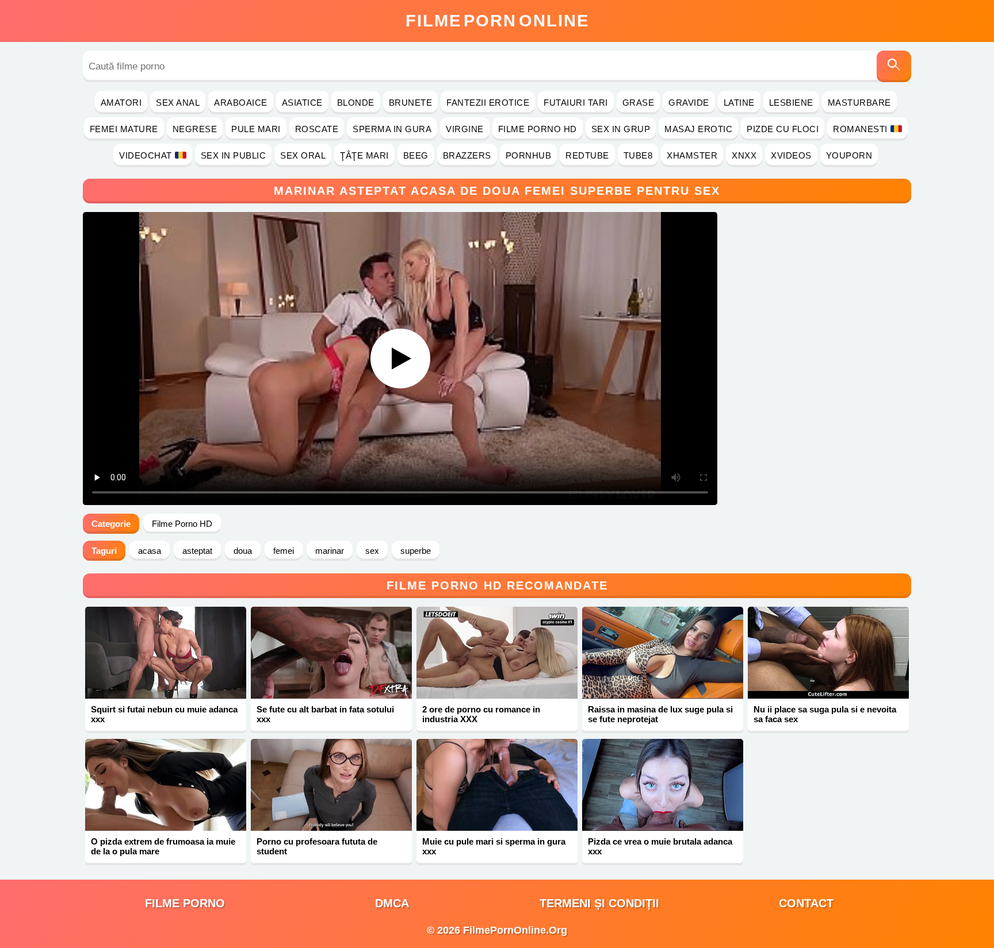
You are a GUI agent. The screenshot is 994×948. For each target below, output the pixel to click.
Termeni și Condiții (599, 903)
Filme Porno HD (537, 129)
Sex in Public (233, 155)
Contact (806, 903)
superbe (415, 551)
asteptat (197, 551)
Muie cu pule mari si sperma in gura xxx (493, 846)
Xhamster (692, 155)
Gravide (688, 102)
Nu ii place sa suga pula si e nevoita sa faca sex (825, 714)
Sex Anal (178, 102)
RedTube (587, 155)
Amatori (121, 102)
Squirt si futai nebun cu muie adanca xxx (164, 714)
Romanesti (860, 129)
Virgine (465, 129)
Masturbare (859, 102)
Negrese (195, 129)
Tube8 (638, 155)
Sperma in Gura (392, 129)
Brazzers (467, 155)
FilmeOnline (497, 20)
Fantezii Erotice (487, 102)
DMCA (392, 903)
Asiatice (302, 102)
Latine (739, 102)
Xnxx (744, 155)
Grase (638, 102)
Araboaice (240, 102)
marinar (329, 551)
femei (283, 551)
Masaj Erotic (698, 129)
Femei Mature (124, 129)
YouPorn (849, 155)
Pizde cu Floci (783, 129)
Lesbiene (791, 102)
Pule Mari (256, 129)
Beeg (416, 155)
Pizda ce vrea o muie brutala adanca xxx (660, 846)
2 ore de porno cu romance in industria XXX (481, 714)
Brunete (411, 102)
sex (372, 551)
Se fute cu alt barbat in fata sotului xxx (325, 714)
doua (243, 551)
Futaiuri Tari (576, 102)
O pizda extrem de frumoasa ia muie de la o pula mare (163, 846)
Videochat (145, 155)
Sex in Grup (621, 129)
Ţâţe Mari (364, 155)
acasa (149, 551)
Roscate (317, 129)
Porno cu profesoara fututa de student (317, 846)
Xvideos (791, 155)
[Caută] (894, 66)
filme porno (185, 903)
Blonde (355, 102)
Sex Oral (303, 155)
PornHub (529, 155)
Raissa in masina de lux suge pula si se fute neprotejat (660, 714)
